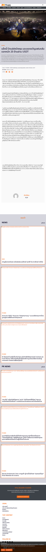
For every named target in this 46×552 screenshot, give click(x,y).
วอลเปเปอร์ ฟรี (5, 533)
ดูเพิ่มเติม (43, 223)
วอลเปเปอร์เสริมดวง (28, 7)
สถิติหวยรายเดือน (6, 522)
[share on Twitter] (9, 72)
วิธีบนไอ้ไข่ (4, 527)
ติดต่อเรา (4, 509)
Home (3, 67)
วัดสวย (34, 7)
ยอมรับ (3, 550)
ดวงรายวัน (4, 524)
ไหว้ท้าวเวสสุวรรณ (6, 529)
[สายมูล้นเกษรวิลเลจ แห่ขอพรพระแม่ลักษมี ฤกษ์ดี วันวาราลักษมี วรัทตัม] (23, 242)
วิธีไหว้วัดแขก (5, 530)
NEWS (3, 259)
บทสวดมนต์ (39, 7)
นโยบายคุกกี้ (4, 506)
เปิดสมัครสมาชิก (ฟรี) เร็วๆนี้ (23, 496)
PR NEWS (3, 45)
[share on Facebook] (6, 72)
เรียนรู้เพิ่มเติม (9, 550)
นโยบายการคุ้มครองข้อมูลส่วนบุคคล (9, 508)
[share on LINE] (12, 72)
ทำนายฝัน (9, 7)
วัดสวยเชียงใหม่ (5, 519)
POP (26, 198)
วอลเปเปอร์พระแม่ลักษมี (7, 532)
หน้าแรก (4, 7)
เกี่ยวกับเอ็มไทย (5, 511)
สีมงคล (3, 535)
